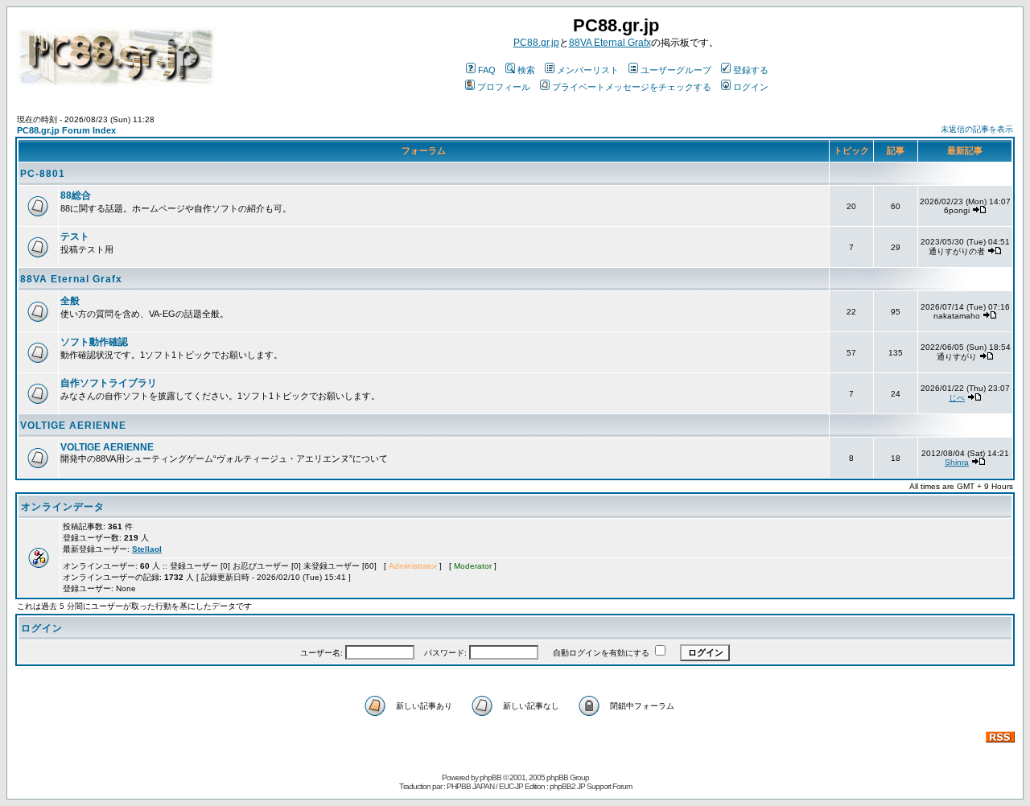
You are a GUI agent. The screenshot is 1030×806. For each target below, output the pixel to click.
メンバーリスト (588, 70)
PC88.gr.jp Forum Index (66, 130)
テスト (74, 236)
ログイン (750, 87)
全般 (70, 300)
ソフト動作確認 (94, 341)
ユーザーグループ (676, 70)
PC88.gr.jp (536, 42)
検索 (526, 70)
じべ (957, 397)
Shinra (957, 462)
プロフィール (503, 87)
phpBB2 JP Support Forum (591, 786)
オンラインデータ (63, 506)
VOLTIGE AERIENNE (73, 425)
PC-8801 (42, 173)
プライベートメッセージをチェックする (631, 87)
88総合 (75, 195)
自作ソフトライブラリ (108, 383)
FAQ (487, 70)
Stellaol (147, 549)
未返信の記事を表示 (977, 129)
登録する (750, 70)
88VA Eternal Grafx (610, 42)
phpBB (490, 777)
